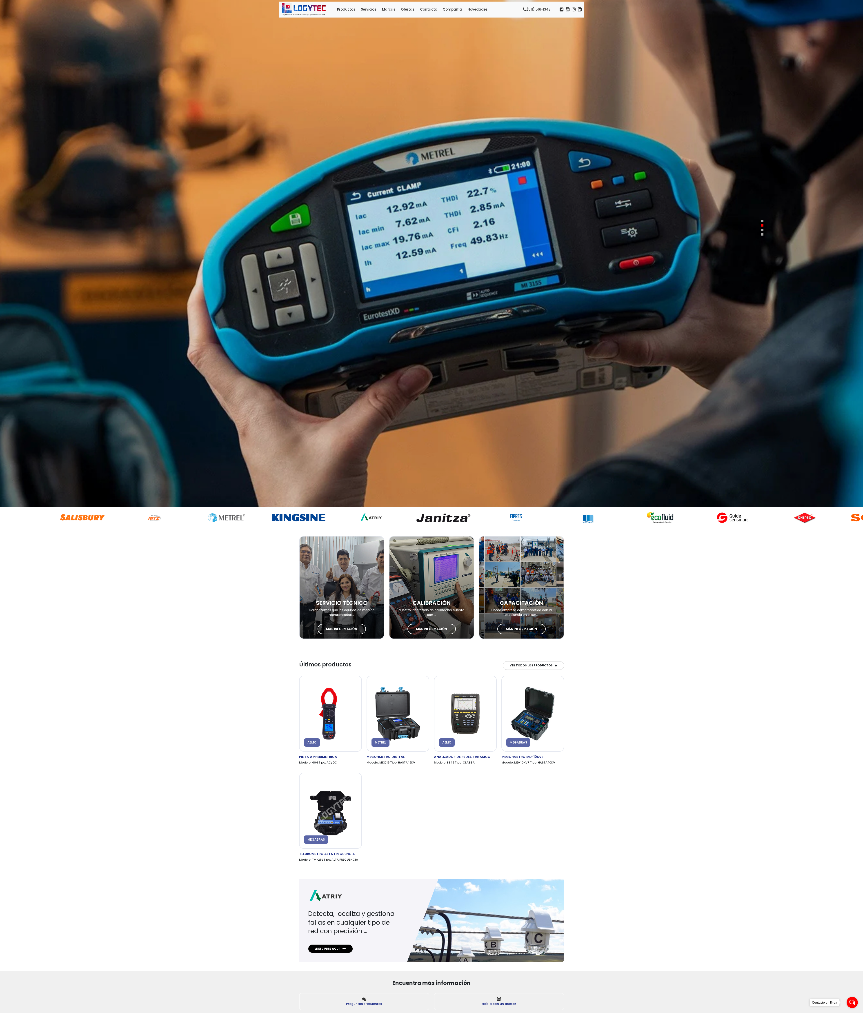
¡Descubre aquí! (327, 949)
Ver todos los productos (531, 665)
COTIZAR (330, 809)
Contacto (428, 9)
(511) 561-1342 (539, 9)
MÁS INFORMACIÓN (341, 629)
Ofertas (407, 9)
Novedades (477, 9)
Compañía (452, 9)
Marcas (388, 9)
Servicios (368, 9)
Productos (346, 9)
